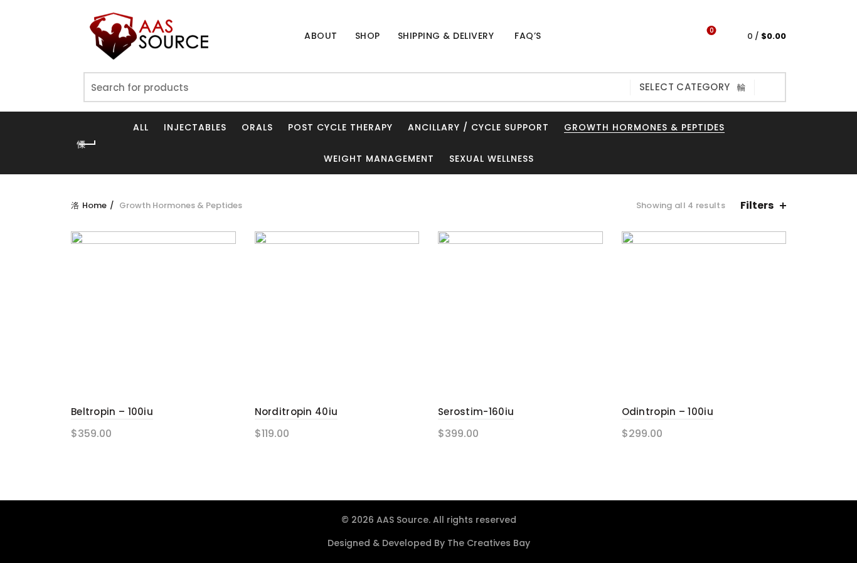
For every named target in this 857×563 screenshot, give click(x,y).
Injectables (195, 127)
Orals (257, 127)
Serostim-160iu (476, 411)
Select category (684, 86)
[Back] (86, 144)
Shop (371, 31)
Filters (757, 205)
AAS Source (402, 519)
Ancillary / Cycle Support (478, 127)
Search (770, 87)
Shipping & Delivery (446, 35)
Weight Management (379, 158)
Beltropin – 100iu (112, 411)
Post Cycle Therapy (340, 127)
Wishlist (711, 31)
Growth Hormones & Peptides (644, 127)
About (321, 35)
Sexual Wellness (491, 158)
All (141, 127)
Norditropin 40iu (296, 411)
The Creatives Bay (488, 543)
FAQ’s (527, 35)
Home (94, 205)
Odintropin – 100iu (667, 411)
